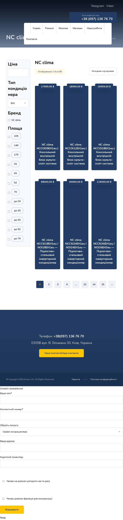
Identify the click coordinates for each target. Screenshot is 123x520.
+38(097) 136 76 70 (69, 336)
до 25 (17, 210)
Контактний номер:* (11, 409)
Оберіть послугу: (9, 425)
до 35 (17, 220)
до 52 (17, 229)
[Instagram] (62, 362)
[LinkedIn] (61, 362)
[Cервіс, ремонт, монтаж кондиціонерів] (15, 13)
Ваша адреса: (7, 441)
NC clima (16, 120)
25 (15, 164)
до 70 (17, 238)
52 (15, 182)
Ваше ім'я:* (6, 393)
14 (93, 284)
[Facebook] (59, 362)
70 (15, 192)
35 (15, 173)
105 (16, 136)
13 (84, 284)
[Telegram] (64, 362)
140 (16, 145)
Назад (3, 518)
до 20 (17, 201)
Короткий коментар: (11, 457)
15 (102, 284)
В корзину (49, 136)
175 (16, 154)
